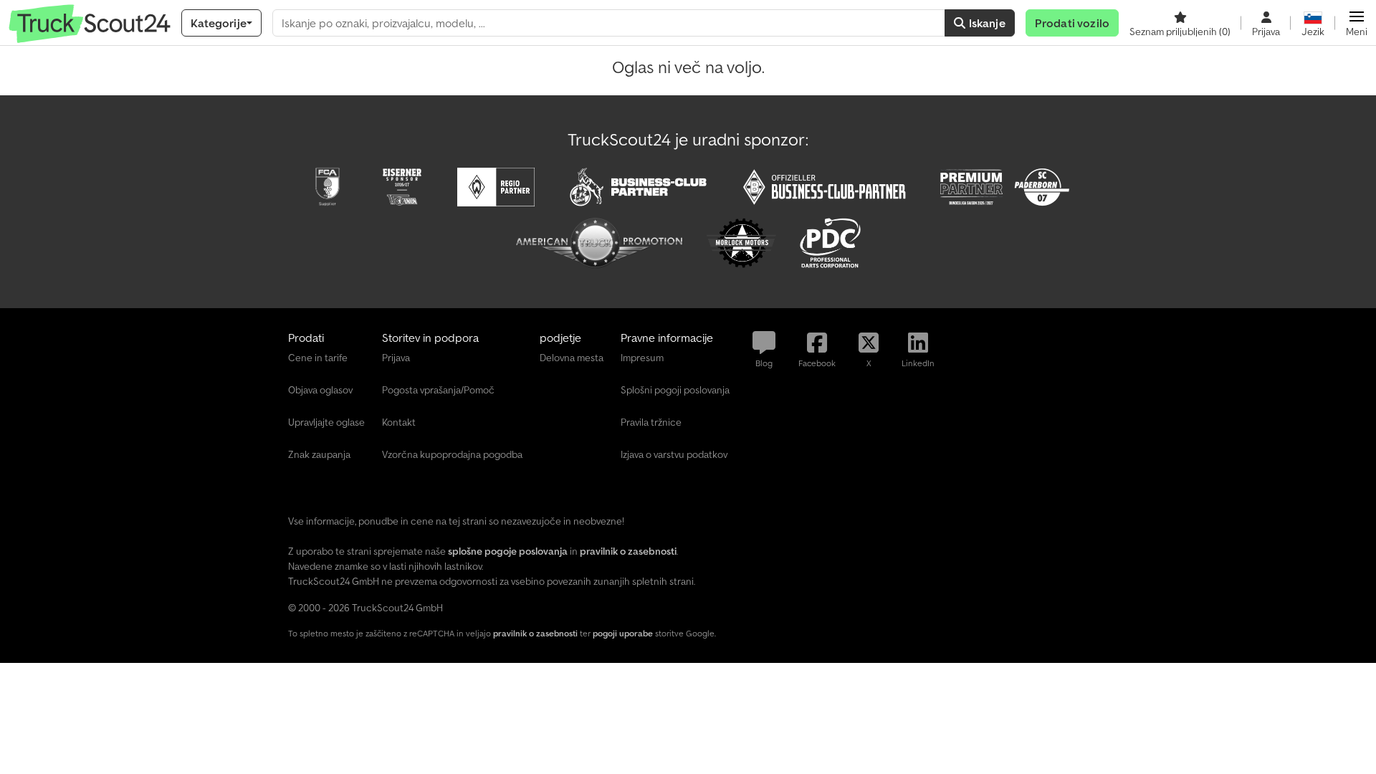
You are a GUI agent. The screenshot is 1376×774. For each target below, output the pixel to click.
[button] (1356, 23)
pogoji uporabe (623, 633)
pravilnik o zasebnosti (535, 633)
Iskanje (985, 23)
